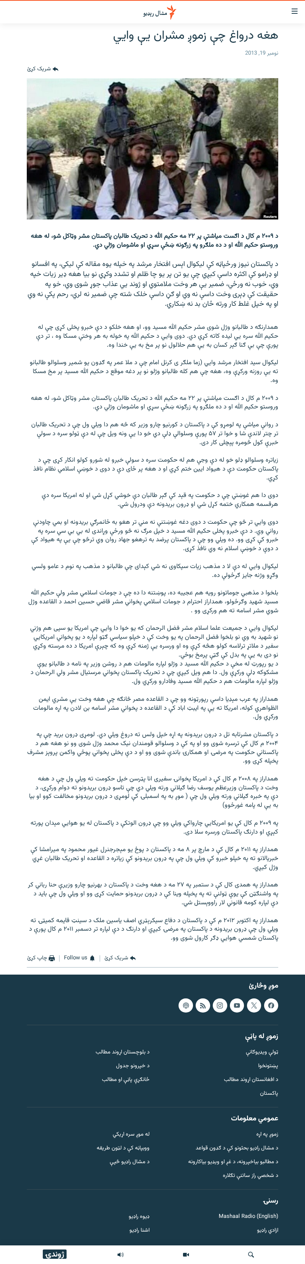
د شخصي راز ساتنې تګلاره (250, 1176)
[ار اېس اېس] (203, 1005)
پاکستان (269, 1094)
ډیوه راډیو (139, 1217)
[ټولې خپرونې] (120, 1254)
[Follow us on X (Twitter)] (254, 1005)
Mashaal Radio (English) (248, 1217)
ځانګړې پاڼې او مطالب (126, 1080)
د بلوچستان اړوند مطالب (123, 1053)
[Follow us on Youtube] (237, 1005)
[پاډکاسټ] (186, 1005)
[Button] (42, 69)
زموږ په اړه (267, 1135)
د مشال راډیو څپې (130, 1162)
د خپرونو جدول (133, 1066)
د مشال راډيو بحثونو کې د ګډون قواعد (237, 1148)
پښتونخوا (268, 1066)
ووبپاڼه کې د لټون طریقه (123, 1148)
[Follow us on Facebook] (271, 1005)
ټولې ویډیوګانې (262, 1053)
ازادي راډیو (267, 1231)
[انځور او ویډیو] (186, 1254)
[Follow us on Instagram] (220, 1005)
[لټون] (251, 1254)
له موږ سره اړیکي (131, 1135)
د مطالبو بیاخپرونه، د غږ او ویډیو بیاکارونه (233, 1162)
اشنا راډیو (139, 1231)
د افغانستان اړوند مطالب (251, 1080)
